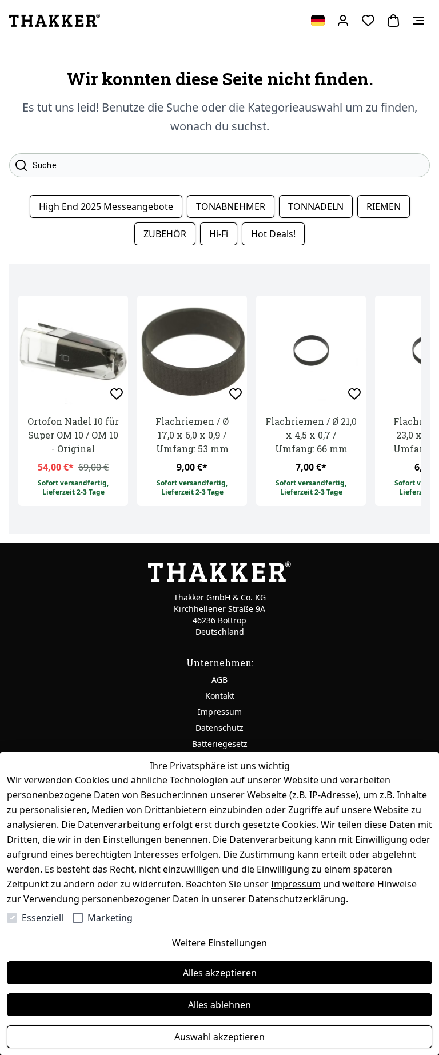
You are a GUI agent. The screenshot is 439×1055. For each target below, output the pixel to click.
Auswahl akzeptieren (219, 1036)
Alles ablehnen (219, 1004)
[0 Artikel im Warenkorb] (393, 20)
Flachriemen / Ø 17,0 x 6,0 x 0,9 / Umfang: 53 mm (192, 435)
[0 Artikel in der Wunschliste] (368, 20)
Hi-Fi (218, 234)
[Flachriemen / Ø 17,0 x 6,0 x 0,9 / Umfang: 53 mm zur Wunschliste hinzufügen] (235, 394)
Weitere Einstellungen (219, 943)
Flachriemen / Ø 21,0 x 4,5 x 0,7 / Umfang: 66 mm (311, 435)
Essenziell (42, 917)
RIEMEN (383, 206)
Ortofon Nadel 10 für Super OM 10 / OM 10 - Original (73, 435)
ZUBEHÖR (164, 234)
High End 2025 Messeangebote (106, 206)
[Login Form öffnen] (343, 20)
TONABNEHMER (230, 206)
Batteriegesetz (220, 743)
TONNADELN (316, 206)
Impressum (296, 884)
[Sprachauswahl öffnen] (317, 20)
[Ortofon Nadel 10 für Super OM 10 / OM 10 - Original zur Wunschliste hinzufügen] (116, 394)
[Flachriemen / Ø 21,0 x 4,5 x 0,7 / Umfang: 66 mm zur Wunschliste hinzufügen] (354, 394)
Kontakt (219, 695)
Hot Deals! (273, 234)
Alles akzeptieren (220, 972)
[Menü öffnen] (418, 20)
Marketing (110, 917)
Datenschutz (219, 727)
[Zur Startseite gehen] (54, 20)
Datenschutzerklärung (297, 899)
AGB (219, 679)
